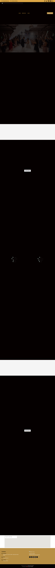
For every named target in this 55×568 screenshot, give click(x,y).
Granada (32, 566)
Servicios (24, 13)
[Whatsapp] (52, 1)
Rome (29, 566)
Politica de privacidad (31, 565)
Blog (29, 13)
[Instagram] (44, 1)
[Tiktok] (46, 1)
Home (20, 13)
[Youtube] (50, 1)
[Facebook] (48, 1)
